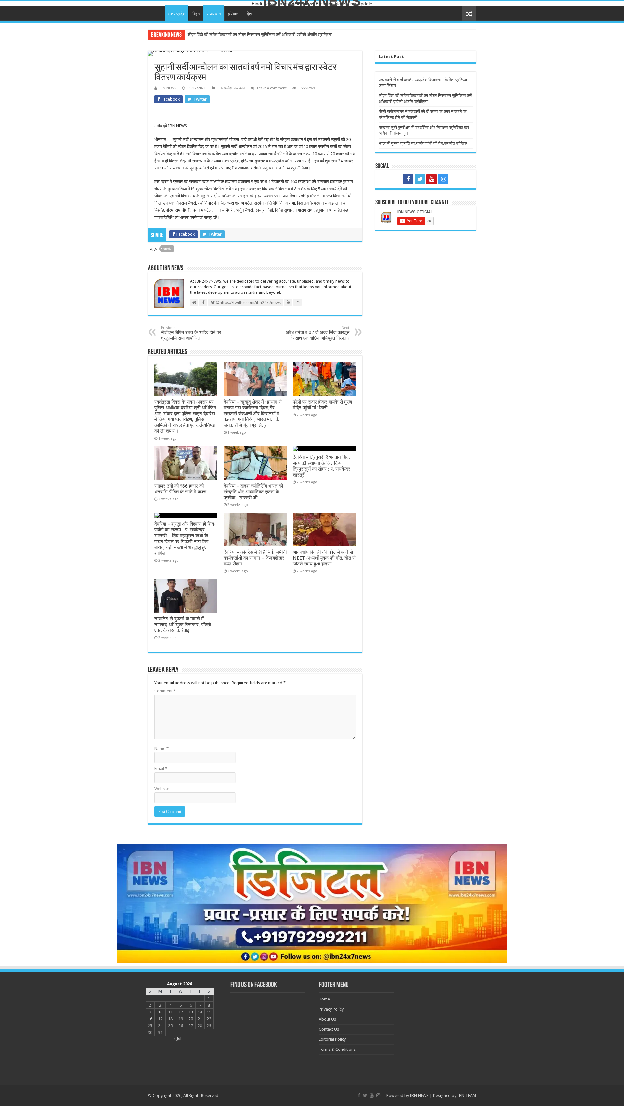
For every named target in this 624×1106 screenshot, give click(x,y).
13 (190, 1012)
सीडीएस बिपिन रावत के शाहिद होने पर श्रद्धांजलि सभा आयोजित (191, 333)
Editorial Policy (332, 1039)
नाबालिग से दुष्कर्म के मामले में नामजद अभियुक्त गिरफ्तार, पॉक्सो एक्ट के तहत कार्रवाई (182, 624)
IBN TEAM (466, 1095)
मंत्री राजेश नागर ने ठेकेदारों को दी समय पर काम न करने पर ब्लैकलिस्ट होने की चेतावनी (251, 34)
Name (161, 748)
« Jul (177, 1038)
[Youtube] (431, 179)
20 (190, 1018)
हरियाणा (234, 13)
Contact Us (329, 1029)
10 (160, 1012)
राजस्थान (214, 13)
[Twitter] (420, 179)
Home (156, 13)
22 (209, 1018)
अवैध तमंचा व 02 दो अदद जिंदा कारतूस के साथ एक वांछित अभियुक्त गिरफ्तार (317, 333)
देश (249, 13)
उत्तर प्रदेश (176, 13)
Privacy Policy (331, 1009)
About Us (327, 1019)
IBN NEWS (168, 88)
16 (150, 1018)
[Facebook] (408, 179)
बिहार (196, 13)
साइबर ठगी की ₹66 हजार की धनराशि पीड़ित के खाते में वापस (180, 489)
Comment (165, 691)
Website (161, 788)
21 (200, 1018)
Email (160, 768)
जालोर (167, 249)
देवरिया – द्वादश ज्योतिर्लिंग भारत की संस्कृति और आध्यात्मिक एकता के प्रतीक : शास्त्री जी (253, 492)
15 (209, 1012)
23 (150, 1025)
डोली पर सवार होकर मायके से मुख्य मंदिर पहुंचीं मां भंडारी (322, 405)
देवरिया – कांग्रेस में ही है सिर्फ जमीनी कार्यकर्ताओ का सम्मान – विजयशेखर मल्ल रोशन (255, 558)
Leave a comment (272, 88)
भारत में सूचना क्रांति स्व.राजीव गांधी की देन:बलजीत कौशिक (423, 143)
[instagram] (443, 179)
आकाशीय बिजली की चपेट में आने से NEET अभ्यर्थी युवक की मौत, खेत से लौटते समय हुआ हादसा (324, 558)
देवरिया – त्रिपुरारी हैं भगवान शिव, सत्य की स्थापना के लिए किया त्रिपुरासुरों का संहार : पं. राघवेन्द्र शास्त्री (321, 466)
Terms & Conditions (337, 1049)
